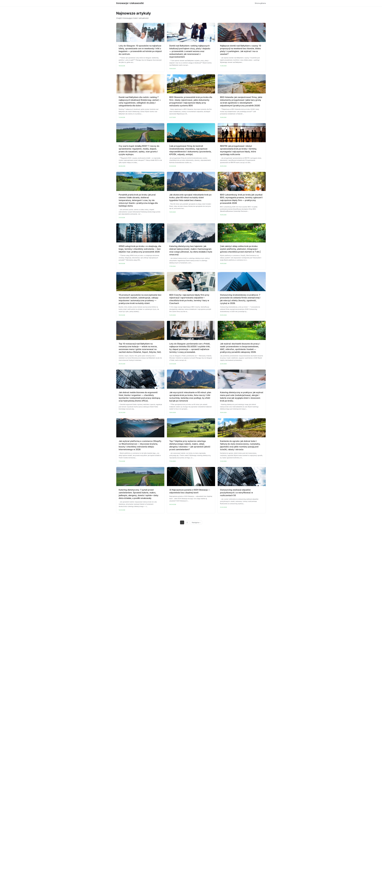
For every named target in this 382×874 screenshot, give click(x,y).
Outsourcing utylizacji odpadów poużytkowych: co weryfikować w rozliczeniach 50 (236, 493)
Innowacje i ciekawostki (130, 3)
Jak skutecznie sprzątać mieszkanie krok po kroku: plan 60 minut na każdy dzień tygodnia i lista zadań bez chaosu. (190, 197)
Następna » (196, 522)
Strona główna (260, 3)
